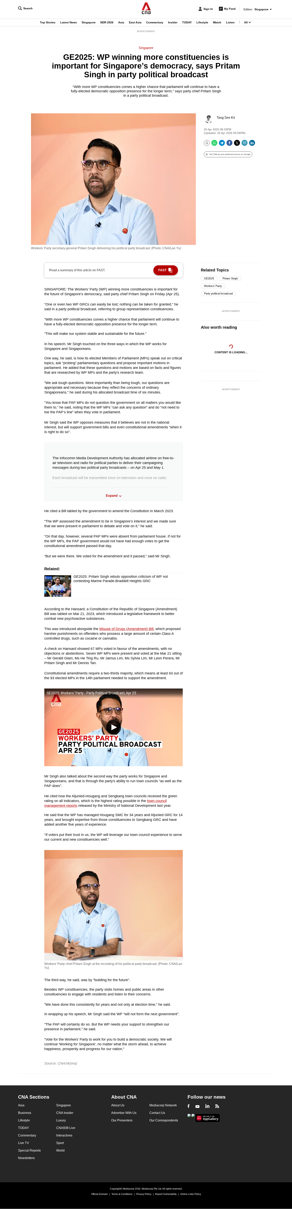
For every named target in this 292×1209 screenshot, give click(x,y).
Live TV (23, 1143)
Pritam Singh (230, 278)
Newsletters (26, 1158)
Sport (60, 1143)
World (60, 1150)
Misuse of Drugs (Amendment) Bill (126, 629)
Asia (121, 22)
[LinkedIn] (252, 144)
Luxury (61, 1120)
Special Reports (29, 1150)
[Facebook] (229, 144)
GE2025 (209, 278)
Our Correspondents (163, 1120)
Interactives (64, 1135)
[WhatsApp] (214, 144)
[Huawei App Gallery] (207, 1118)
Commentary (154, 22)
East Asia (135, 22)
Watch (217, 22)
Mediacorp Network (163, 1105)
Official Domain (99, 1194)
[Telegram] (222, 144)
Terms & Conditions (121, 1194)
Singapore (89, 22)
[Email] (245, 144)
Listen (230, 22)
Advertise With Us (123, 1112)
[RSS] (217, 1106)
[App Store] (193, 1117)
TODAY (187, 22)
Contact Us (157, 1112)
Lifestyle (202, 22)
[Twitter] (237, 144)
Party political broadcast (218, 293)
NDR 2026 (106, 22)
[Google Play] (189, 1117)
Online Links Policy (190, 1194)
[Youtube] (197, 1106)
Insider (172, 22)
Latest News (68, 22)
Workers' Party (213, 285)
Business (24, 1112)
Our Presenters (121, 1120)
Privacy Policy (143, 1194)
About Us (117, 1105)
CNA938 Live (65, 1128)
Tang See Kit (226, 117)
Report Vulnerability (166, 1194)
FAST (162, 270)
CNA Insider (64, 1112)
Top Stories (47, 22)
